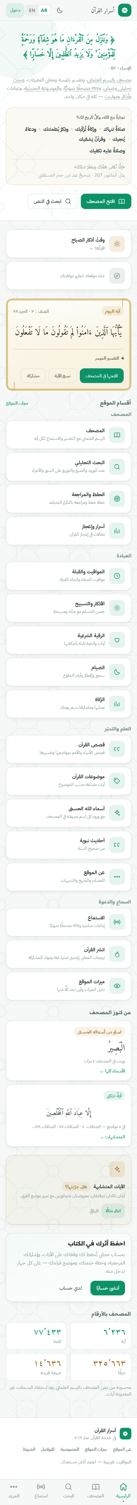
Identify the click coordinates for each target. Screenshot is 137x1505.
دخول (15, 10)
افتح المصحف (100, 201)
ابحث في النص (48, 201)
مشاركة (33, 376)
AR (44, 10)
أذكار (125, 96)
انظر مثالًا (113, 1211)
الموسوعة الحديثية (42, 88)
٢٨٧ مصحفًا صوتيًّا (81, 88)
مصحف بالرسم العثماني (109, 79)
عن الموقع (122, 1449)
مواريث (111, 96)
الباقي (93, 1211)
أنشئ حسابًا (107, 1287)
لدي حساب (70, 1287)
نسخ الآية (62, 376)
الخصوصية (70, 1449)
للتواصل (48, 1449)
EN (32, 10)
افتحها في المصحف (101, 376)
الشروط (29, 1449)
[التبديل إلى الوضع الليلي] (60, 10)
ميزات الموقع (17, 403)
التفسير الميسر (107, 358)
